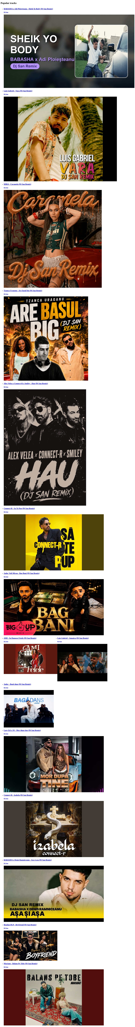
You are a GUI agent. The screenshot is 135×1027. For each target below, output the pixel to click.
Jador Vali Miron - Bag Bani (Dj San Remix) (21, 573)
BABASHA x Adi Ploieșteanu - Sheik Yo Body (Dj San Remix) (28, 9)
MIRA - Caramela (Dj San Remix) (17, 184)
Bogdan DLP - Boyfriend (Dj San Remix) (20, 925)
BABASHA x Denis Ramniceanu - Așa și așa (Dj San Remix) (28, 860)
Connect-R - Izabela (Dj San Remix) (18, 795)
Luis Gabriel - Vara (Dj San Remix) (18, 91)
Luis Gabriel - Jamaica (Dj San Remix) (73, 638)
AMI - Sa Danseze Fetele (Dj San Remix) (20, 638)
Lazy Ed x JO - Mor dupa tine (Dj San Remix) (22, 730)
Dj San (6, 12)
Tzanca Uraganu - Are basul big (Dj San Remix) (23, 291)
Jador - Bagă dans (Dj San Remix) (17, 684)
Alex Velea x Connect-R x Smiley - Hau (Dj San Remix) (26, 383)
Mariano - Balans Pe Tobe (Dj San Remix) (20, 964)
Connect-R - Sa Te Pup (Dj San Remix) (19, 508)
